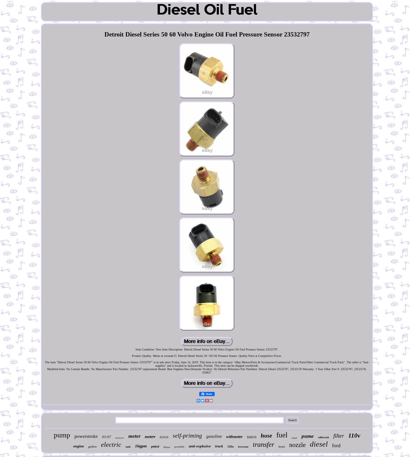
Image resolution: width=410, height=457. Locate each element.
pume (308, 436)
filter (338, 436)
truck (219, 446)
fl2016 (164, 437)
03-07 (106, 437)
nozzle (297, 444)
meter (134, 436)
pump (62, 435)
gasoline (214, 436)
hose (266, 435)
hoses (281, 446)
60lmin (166, 447)
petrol (155, 446)
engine (78, 446)
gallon (92, 446)
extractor (119, 438)
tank (128, 446)
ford (336, 445)
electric (111, 444)
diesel (319, 444)
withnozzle (323, 437)
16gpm (141, 446)
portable (179, 446)
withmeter (234, 436)
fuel (281, 435)
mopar (294, 438)
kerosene (243, 446)
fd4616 (251, 437)
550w (230, 446)
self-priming (187, 435)
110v (354, 435)
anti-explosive (200, 446)
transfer (263, 444)
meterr (150, 436)
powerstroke (86, 436)
